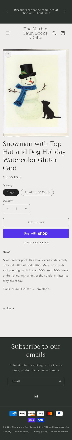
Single (11, 192)
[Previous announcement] (7, 11)
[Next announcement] (65, 11)
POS (46, 427)
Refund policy (22, 432)
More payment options (36, 242)
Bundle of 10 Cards (37, 192)
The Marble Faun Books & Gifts (27, 427)
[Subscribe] (60, 381)
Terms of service (59, 432)
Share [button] (10, 308)
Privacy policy (40, 432)
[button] (7, 33)
